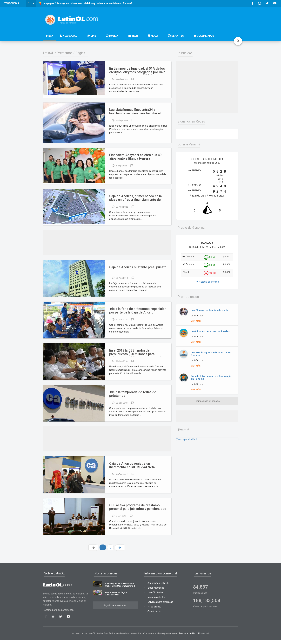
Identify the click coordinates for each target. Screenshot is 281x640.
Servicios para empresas (160, 601)
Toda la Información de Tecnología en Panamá (211, 377)
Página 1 (81, 53)
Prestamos (65, 53)
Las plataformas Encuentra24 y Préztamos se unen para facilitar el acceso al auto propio (135, 112)
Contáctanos (154, 611)
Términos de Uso (187, 633)
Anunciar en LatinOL (158, 583)
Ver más (196, 320)
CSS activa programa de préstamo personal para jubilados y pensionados (137, 507)
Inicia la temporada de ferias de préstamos (132, 394)
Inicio (49, 36)
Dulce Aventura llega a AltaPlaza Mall (116, 593)
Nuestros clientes (156, 597)
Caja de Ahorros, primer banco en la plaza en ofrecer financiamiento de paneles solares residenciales (135, 198)
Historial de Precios (208, 281)
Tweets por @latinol (186, 439)
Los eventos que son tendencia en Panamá (211, 354)
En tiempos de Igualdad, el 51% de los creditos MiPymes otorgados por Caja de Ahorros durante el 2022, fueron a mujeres (137, 71)
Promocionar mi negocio (207, 400)
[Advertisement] (179, 18)
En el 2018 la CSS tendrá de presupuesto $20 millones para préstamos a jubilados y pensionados (137, 352)
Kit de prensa (154, 606)
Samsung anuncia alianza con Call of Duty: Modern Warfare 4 (120, 585)
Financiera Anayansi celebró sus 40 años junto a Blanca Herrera (135, 156)
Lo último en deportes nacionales (210, 331)
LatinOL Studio (155, 592)
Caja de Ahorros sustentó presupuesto (138, 267)
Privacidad (203, 633)
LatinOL (48, 53)
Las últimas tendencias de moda (209, 310)
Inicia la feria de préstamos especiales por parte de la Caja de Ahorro (137, 310)
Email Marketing (155, 587)
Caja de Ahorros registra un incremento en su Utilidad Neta (132, 465)
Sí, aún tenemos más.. (115, 605)
